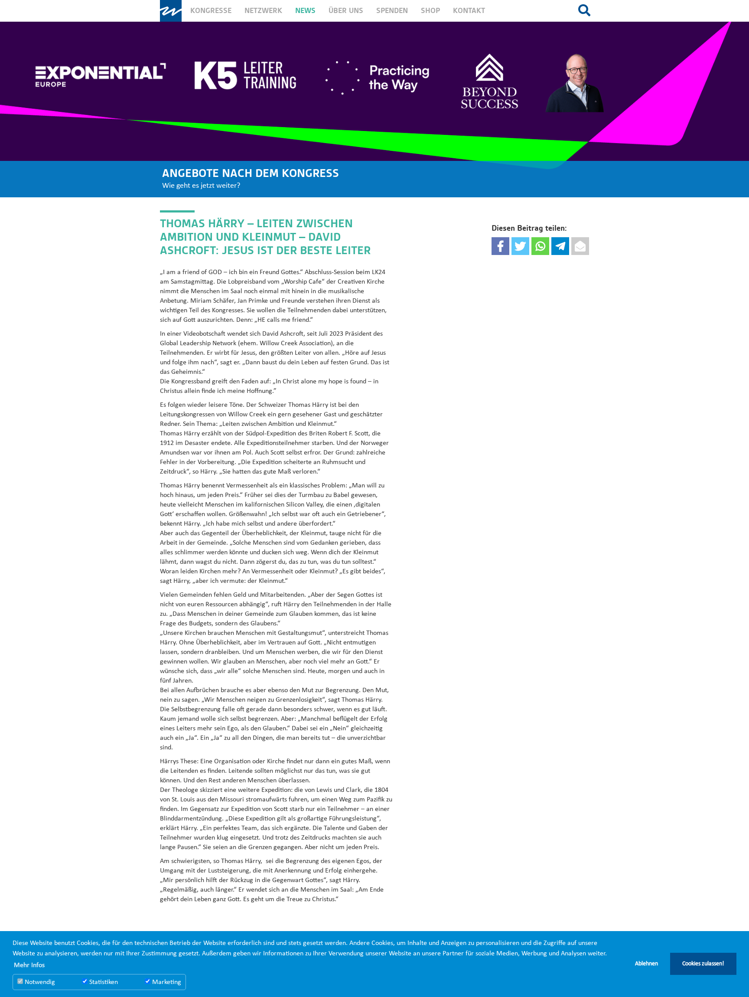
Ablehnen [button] (646, 964)
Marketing (165, 982)
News (305, 11)
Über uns (346, 11)
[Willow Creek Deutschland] (171, 11)
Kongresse (210, 11)
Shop (430, 11)
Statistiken (103, 982)
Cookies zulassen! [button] (703, 964)
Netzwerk (263, 11)
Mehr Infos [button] (29, 965)
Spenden (392, 11)
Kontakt (469, 11)
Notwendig (39, 982)
